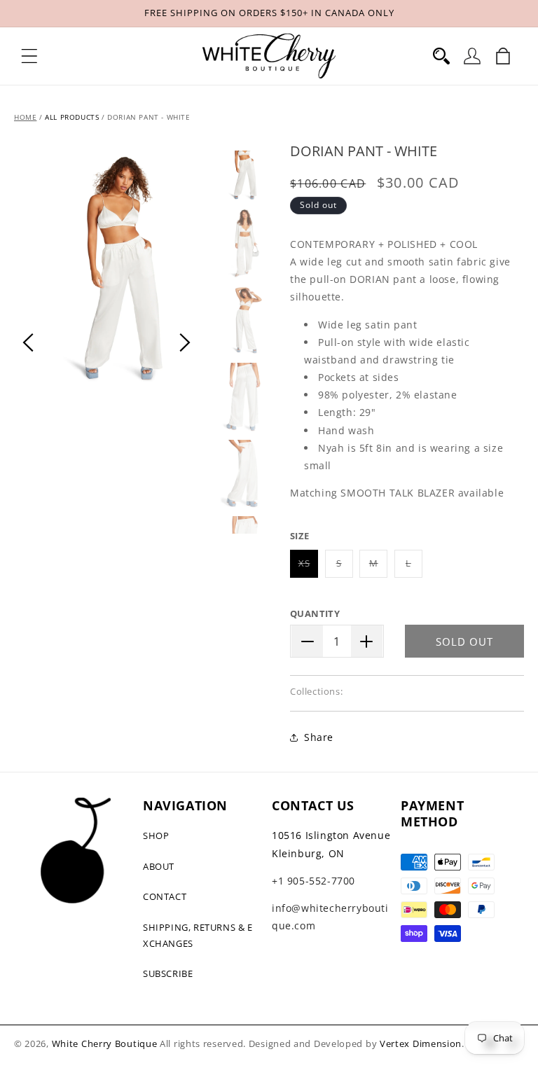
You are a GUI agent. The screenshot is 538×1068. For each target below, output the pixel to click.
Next (185, 342)
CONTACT (164, 896)
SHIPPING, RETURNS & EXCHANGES (198, 935)
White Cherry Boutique (105, 1043)
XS (308, 567)
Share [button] (318, 737)
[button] (29, 56)
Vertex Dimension (421, 1043)
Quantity (315, 613)
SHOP (156, 835)
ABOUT (158, 866)
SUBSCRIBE (168, 973)
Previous (28, 342)
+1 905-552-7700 (313, 880)
